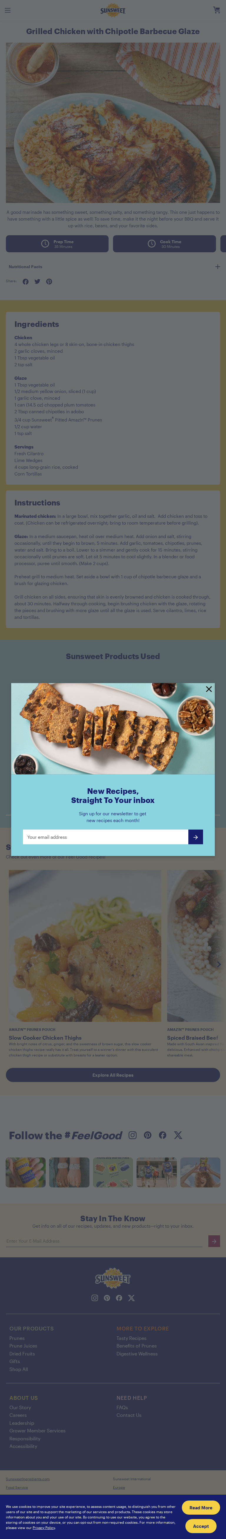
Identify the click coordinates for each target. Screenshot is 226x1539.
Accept (201, 1526)
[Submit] (195, 836)
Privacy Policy (44, 1527)
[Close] (209, 689)
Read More (201, 1507)
